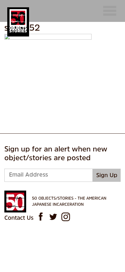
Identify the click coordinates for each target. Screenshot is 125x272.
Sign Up (106, 176)
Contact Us (18, 218)
